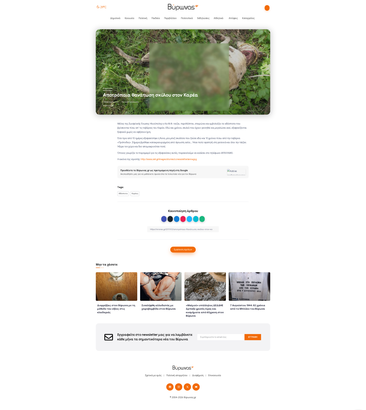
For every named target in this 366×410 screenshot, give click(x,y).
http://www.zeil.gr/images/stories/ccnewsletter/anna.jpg (169, 159)
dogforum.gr (108, 105)
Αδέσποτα (123, 193)
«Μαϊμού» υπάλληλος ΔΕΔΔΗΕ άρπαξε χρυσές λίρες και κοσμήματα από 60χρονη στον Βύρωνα (205, 310)
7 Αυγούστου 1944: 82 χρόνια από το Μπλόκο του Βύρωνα (247, 307)
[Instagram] (178, 387)
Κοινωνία (107, 88)
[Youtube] (196, 387)
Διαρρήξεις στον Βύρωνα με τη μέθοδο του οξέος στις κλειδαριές (116, 309)
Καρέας (135, 193)
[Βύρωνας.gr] (182, 7)
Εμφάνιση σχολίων (183, 249)
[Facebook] (170, 387)
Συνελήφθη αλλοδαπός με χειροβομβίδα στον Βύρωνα (159, 307)
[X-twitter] (187, 387)
